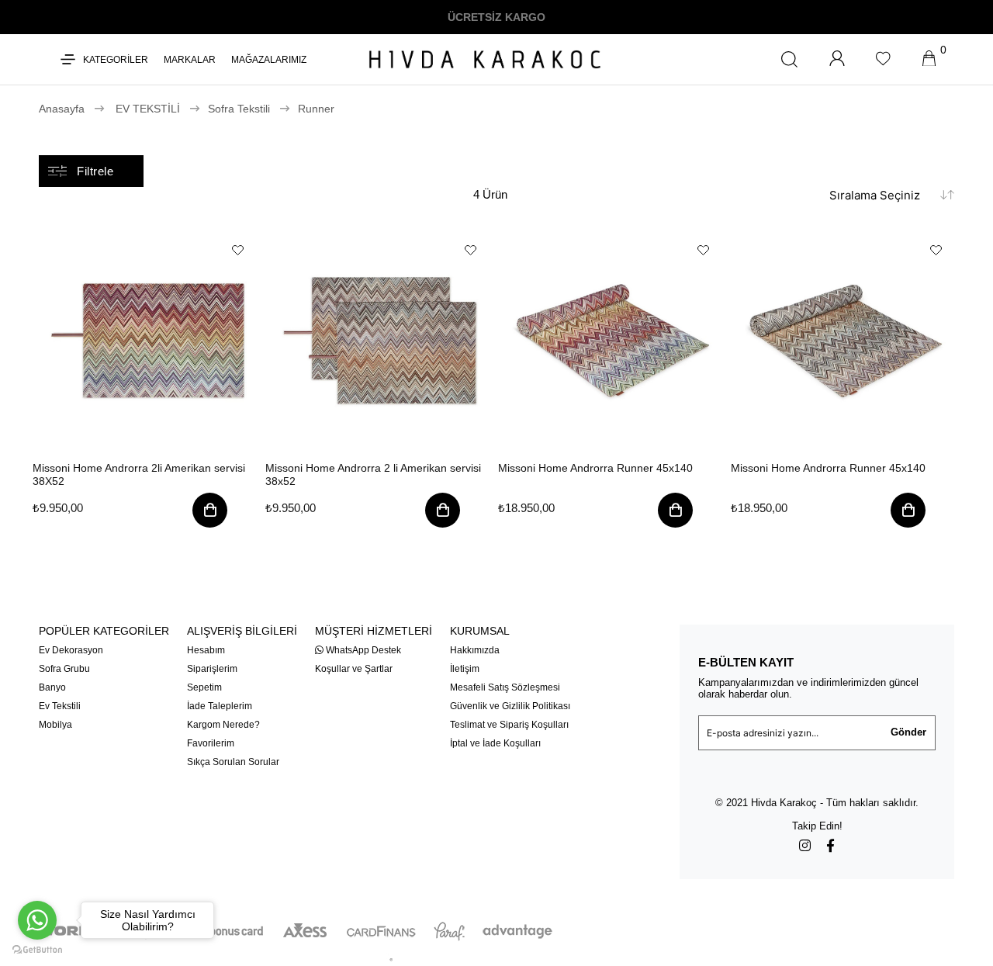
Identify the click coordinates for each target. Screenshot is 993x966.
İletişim (464, 668)
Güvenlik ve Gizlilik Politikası (510, 706)
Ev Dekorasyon (71, 650)
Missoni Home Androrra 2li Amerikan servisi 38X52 (139, 474)
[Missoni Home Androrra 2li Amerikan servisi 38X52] (147, 340)
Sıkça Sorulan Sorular (233, 762)
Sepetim (204, 687)
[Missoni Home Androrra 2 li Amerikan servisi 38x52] (380, 340)
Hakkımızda (475, 650)
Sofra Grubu (64, 668)
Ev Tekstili (60, 706)
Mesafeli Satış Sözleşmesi (505, 687)
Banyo (52, 687)
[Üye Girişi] (837, 59)
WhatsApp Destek (362, 650)
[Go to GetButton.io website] (37, 950)
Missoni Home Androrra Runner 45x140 (595, 468)
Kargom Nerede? (223, 724)
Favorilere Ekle (238, 250)
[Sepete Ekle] (209, 513)
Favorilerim (210, 743)
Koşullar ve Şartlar (354, 668)
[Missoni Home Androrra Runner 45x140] (613, 340)
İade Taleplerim (219, 706)
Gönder (908, 732)
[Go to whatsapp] (37, 920)
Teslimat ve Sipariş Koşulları (509, 724)
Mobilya (55, 724)
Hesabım (206, 650)
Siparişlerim (212, 668)
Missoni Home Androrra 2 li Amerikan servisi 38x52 (373, 474)
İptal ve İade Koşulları (495, 743)
